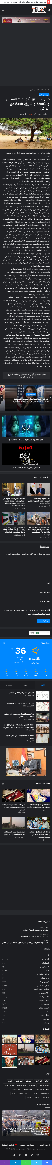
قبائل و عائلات (26, 394)
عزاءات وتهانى (43, 1000)
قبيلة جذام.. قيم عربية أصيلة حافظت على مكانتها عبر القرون (38, 806)
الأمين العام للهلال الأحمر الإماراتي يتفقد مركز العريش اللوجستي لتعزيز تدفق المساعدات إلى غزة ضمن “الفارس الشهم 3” (26, 1131)
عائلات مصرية (44, 993)
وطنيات (46, 1023)
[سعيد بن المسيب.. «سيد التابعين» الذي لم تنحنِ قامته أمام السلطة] (9, 1062)
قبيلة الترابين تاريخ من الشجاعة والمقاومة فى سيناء (26, 400)
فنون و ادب (45, 1004)
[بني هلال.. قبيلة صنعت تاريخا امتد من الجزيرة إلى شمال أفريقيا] (42, 1039)
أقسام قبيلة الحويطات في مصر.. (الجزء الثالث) (20, 737)
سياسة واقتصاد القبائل (41, 989)
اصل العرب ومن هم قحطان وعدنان (21, 692)
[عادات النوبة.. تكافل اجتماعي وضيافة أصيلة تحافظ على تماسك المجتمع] (38, 823)
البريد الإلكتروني (44, 592)
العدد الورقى (44, 967)
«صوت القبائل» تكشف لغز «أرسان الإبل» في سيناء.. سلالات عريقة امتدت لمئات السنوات (18, 726)
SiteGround (10, 1149)
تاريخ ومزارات (44, 982)
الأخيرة (26, 685)
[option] (26, 398)
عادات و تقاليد (44, 997)
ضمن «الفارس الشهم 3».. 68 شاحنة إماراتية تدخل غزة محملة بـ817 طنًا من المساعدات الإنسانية (39, 531)
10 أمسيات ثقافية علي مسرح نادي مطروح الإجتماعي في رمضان (19, 715)
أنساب (46, 956)
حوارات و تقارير (35, 90)
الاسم (47, 583)
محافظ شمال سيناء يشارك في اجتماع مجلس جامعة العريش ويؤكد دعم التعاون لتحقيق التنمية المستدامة (14, 502)
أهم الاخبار (45, 959)
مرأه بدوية (45, 1015)
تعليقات (9, 685)
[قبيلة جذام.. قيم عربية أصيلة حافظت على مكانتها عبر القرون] (38, 795)
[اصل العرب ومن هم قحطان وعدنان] (42, 695)
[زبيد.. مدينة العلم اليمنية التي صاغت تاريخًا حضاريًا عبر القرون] (13, 823)
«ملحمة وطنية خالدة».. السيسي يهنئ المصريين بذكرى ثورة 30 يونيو (39, 501)
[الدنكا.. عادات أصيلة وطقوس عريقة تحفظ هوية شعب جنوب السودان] (9, 1039)
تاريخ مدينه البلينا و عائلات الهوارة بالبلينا (19, 703)
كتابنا (47, 1012)
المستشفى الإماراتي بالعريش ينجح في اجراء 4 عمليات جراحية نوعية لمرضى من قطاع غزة (14, 530)
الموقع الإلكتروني (44, 601)
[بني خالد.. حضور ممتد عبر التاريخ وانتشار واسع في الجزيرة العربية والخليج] (9, 1049)
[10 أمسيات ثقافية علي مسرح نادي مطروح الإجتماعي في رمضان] (42, 717)
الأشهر (43, 685)
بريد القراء (45, 978)
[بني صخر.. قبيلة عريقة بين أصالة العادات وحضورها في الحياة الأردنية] (13, 795)
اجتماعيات (45, 963)
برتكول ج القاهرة (43, 974)
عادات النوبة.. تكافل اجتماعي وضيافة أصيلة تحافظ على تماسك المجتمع (39, 834)
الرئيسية (45, 90)
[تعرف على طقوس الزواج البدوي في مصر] (26, 1060)
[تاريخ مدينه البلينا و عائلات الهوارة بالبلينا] (42, 706)
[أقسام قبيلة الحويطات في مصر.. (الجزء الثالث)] (42, 738)
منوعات (46, 1019)
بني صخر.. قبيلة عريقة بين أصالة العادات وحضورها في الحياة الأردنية (23, 2)
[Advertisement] (26, 54)
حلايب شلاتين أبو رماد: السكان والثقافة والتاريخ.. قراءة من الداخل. (26, 375)
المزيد (47, 970)
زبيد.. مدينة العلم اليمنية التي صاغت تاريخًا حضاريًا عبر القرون (14, 833)
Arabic (33, 633)
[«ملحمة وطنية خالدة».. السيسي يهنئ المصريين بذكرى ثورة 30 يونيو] (38, 489)
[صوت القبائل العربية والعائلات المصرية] (39, 9)
